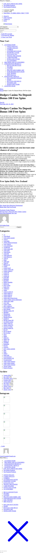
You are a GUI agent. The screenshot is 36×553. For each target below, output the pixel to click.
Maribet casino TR (8, 311)
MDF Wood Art (11, 75)
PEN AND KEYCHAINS (14, 78)
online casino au (7, 323)
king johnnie (6, 309)
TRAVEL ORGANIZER (14, 56)
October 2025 (7, 380)
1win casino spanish (9, 238)
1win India (6, 241)
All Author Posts (4, 225)
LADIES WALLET (12, 48)
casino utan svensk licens (10, 298)
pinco (5, 334)
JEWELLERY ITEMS (13, 84)
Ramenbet (6, 344)
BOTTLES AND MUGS (14, 81)
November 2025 (7, 378)
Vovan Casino (7, 366)
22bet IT (5, 263)
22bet (5, 260)
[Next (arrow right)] (2, 552)
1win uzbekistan (7, 246)
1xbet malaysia (7, 255)
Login (3, 446)
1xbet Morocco (7, 257)
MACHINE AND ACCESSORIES (14, 62)
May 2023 (6, 388)
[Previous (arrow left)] (0, 552)
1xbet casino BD (8, 249)
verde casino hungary (9, 361)
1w (4, 234)
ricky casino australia (9, 349)
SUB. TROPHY (11, 73)
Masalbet (5, 312)
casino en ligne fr (8, 292)
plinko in (5, 337)
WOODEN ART (11, 83)
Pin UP (5, 330)
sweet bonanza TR (8, 358)
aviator (5, 266)
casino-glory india (8, 301)
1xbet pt (5, 258)
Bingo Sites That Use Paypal (8, 207)
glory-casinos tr (7, 306)
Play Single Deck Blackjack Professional (11, 205)
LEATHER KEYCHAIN (14, 51)
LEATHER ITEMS (10, 45)
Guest (7, 456)
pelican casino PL (8, 328)
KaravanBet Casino (8, 307)
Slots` (5, 352)
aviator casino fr (7, 271)
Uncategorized (7, 360)
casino (5, 290)
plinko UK (6, 339)
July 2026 (6, 377)
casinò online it (7, 296)
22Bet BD (6, 261)
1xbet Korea (6, 252)
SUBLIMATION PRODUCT (13, 64)
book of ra (6, 287)
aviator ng (6, 276)
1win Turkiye (7, 244)
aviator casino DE (8, 269)
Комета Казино (7, 368)
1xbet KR (6, 253)
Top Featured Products (9, 7)
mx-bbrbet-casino (8, 322)
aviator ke (6, 274)
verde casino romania (9, 364)
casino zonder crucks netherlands (12, 299)
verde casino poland (9, 363)
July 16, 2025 (7, 104)
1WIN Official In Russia (10, 242)
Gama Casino (7, 304)
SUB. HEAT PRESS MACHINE (12, 3)
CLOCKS (10, 68)
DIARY (9, 79)
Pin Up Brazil (7, 331)
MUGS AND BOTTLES (14, 65)
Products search (4, 28)
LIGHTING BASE (10, 86)
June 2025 (6, 385)
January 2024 (7, 386)
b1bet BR (6, 277)
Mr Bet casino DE (8, 320)
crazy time (6, 303)
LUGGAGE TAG (12, 54)
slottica (5, 353)
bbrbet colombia (7, 282)
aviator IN (6, 273)
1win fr (5, 239)
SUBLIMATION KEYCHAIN (15, 71)
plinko (5, 336)
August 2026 (7, 375)
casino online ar (7, 295)
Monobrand (6, 314)
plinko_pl (6, 341)
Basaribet (6, 280)
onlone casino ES (8, 325)
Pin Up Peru (6, 333)
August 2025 (7, 381)
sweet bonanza (7, 357)
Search (19, 227)
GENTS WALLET (12, 46)
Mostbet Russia (7, 317)
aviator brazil (7, 268)
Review (5, 345)
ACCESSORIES (12, 60)
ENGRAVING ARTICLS (12, 76)
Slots (4, 350)
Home (1, 90)
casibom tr (6, 288)
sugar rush (6, 355)
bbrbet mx (6, 284)
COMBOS (10, 49)
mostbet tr (6, 318)
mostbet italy (6, 315)
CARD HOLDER (12, 57)
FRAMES (10, 67)
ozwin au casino (7, 326)
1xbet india (6, 250)
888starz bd (6, 265)
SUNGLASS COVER (13, 59)
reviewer (5, 347)
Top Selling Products (9, 5)
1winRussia (6, 247)
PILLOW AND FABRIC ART (15, 70)
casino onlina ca (7, 293)
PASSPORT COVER (13, 52)
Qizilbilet (6, 342)
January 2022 (7, 389)
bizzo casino (6, 285)
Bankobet (6, 279)
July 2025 (6, 383)
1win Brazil (6, 236)
